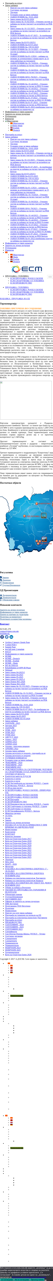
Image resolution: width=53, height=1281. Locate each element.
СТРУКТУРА (15, 982)
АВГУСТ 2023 (11, 737)
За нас (8, 818)
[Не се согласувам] (46, 1280)
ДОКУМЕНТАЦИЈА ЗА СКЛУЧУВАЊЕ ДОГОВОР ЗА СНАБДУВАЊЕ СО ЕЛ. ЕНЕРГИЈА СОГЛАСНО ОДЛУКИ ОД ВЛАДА (28, 771)
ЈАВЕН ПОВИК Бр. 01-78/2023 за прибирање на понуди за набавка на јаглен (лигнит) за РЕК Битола (30, 1081)
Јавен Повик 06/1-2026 (15, 682)
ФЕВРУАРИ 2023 (13, 948)
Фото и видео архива (19, 1044)
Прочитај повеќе (37, 1280)
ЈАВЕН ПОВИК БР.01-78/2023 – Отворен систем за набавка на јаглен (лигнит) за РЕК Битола (29, 79)
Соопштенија (11, 938)
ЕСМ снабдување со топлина (18, 809)
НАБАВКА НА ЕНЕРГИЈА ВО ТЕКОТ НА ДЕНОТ (28, 883)
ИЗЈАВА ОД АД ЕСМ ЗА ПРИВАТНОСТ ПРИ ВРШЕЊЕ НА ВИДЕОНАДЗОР (26, 826)
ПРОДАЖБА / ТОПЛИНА (17, 276)
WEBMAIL (5, 634)
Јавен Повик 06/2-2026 (15, 684)
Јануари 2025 (11, 725)
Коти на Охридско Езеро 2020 (18, 846)
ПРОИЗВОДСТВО (13, 922)
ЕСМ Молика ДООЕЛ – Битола (19, 786)
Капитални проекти (18, 1035)
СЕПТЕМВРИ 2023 (14, 929)
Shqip (19, 126)
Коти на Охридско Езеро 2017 (18, 839)
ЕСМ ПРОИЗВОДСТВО (21, 283)
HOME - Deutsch (12, 658)
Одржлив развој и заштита (21, 1010)
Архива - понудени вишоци (17, 746)
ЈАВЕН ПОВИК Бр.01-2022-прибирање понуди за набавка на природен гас (31, 108)
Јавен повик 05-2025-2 (15, 679)
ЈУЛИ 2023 (10, 732)
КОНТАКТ (10, 834)
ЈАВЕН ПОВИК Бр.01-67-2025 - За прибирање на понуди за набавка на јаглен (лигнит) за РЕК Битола (28, 710)
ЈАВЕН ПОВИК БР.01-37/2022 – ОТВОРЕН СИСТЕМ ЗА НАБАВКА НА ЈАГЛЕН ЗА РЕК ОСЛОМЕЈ (28, 1104)
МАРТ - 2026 (11, 864)
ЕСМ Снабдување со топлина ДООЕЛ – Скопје (26, 806)
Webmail (8, 670)
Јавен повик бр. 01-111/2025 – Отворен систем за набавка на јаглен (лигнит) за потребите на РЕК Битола (30, 30)
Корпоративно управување (22, 980)
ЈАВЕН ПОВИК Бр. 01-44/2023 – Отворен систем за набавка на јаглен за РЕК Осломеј (29, 85)
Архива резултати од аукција (17, 755)
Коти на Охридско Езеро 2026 (18, 955)
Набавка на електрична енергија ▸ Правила (24, 881)
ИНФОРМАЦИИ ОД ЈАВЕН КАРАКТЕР (25, 1016)
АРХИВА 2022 (11, 749)
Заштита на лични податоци (17, 114)
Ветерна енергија (17, 1000)
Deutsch (16, 130)
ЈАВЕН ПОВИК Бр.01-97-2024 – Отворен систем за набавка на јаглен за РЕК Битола (29, 103)
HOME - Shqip (11, 663)
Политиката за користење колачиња (15, 619)
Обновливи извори (10, 600)
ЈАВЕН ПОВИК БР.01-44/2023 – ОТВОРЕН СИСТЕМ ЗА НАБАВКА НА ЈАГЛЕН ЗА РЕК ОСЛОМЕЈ (28, 1088)
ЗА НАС (9, 816)
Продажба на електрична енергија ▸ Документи (26, 918)
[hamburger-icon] (50, 277)
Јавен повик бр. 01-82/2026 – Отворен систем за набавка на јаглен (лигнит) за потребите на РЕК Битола (31, 24)
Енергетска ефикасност (20, 1007)
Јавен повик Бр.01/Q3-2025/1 (23, 42)
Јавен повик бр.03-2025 (15, 716)
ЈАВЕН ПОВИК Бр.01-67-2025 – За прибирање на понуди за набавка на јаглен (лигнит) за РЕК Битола (31, 37)
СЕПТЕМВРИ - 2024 (14, 925)
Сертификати (11, 931)
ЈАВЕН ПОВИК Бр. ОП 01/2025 (24, 47)
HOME (8, 656)
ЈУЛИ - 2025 (10, 730)
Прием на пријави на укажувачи (14, 614)
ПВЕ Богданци (11, 904)
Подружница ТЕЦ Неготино (17, 906)
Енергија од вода (12, 781)
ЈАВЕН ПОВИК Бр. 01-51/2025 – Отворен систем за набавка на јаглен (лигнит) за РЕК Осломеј (29, 51)
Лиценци (6, 580)
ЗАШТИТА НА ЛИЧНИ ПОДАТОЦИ (23, 1019)
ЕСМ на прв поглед (13, 788)
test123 (8, 652)
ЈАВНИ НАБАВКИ (16, 1049)
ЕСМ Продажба (12, 799)
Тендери (14, 12)
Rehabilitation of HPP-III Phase (18, 668)
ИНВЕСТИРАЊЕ (15, 1021)
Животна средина (13, 813)
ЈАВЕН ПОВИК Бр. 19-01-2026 (24, 17)
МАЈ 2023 (9, 862)
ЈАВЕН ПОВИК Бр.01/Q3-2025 (24, 45)
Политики (9, 908)
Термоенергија (11, 943)
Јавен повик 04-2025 (14, 675)
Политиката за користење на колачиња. (29, 1277)
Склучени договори (19, 10)
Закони (5, 577)
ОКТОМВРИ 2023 (13, 899)
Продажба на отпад (13, 3)
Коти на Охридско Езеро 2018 (18, 841)
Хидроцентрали (9, 595)
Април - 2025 (11, 739)
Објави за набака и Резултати (18, 887)
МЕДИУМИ (12, 1040)
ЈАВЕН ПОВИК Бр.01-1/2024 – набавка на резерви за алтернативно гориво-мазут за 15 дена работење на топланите (29, 58)
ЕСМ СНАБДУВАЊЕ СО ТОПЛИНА (27, 281)
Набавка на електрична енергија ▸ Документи (25, 878)
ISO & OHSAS (11, 665)
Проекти (14, 1014)
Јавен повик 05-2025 (14, 677)
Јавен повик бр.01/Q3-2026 (22, 19)
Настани (13, 1042)
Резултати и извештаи (19, 1037)
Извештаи (9, 119)
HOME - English (12, 661)
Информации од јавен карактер (19, 112)
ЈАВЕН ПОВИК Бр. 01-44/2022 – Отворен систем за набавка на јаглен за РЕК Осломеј (29, 90)
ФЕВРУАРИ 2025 (13, 950)
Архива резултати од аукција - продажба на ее (25, 753)
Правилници (8, 583)
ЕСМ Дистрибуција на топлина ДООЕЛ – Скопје (26, 783)
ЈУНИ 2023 (10, 735)
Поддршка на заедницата (26, 989)
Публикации (10, 116)
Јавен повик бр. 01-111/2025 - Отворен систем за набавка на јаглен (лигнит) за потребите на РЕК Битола (26, 688)
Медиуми (9, 866)
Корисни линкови (13, 836)
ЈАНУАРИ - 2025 (12, 723)
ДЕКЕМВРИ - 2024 (13, 762)
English (16, 128)
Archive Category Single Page (17, 642)
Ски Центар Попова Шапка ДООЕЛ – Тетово (25, 934)
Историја (14, 984)
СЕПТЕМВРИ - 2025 (14, 927)
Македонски (18, 123)
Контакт (4, 624)
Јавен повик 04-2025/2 (15, 672)
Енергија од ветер (13, 779)
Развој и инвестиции (19, 1023)
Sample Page (10, 647)
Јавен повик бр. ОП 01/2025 (17, 707)
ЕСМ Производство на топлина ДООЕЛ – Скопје (27, 804)
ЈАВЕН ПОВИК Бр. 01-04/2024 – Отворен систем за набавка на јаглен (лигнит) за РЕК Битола (29, 72)
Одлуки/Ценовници (11, 585)
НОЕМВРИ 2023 (12, 885)
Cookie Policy (11, 645)
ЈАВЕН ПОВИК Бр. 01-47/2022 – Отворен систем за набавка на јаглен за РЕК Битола (29, 94)
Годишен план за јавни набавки (24, 15)
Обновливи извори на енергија (23, 1012)
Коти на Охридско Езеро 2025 (18, 857)
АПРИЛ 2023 (11, 742)
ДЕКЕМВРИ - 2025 (13, 765)
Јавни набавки (11, 5)
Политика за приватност (11, 617)
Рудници (14, 998)
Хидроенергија (16, 993)
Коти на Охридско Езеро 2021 (18, 848)
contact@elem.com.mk (9, 631)
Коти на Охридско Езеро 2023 (18, 853)
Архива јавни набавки (15, 751)
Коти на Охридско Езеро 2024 (18, 855)
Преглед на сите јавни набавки (23, 8)
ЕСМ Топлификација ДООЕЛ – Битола (22, 811)
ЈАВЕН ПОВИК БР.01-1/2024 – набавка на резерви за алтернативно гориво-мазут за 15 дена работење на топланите (29, 1065)
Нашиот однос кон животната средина (26, 1005)
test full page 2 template (14, 649)
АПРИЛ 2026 (11, 744)
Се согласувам (7, 1280)
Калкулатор (10, 832)
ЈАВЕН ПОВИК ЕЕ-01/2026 (17, 719)
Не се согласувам (22, 1280)
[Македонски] (11, 121)
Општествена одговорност (21, 987)
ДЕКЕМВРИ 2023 (13, 767)
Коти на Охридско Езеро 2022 (18, 850)
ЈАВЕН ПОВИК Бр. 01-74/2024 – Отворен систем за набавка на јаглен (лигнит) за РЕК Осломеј (29, 65)
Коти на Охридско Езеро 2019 (18, 843)
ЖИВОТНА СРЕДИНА (17, 1003)
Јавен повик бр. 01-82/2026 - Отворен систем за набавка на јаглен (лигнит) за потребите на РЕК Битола (26, 700)
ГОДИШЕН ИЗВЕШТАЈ (16, 758)
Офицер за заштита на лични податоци (22, 901)
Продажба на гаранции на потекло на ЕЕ (23, 915)
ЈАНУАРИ (9, 728)
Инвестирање (11, 829)
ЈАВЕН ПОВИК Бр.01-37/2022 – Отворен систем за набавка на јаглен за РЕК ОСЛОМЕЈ (30, 99)
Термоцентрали (9, 597)
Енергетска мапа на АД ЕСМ (18, 776)
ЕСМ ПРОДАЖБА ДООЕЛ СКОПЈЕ (26, 278)
